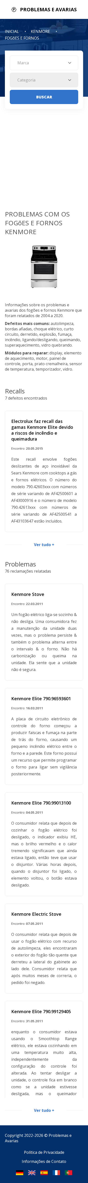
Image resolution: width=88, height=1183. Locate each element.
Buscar (44, 97)
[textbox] (44, 63)
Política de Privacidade (44, 1152)
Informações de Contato (44, 1161)
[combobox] (44, 62)
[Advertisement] (44, 163)
